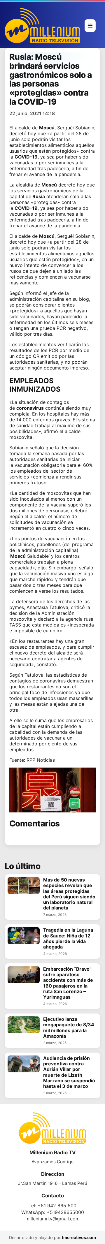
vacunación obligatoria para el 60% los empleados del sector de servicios (51, 471)
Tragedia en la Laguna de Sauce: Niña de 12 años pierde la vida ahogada (68, 938)
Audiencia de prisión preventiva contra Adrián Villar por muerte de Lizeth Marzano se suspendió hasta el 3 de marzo (69, 1072)
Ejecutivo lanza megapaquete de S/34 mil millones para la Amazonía (68, 1027)
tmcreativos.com (79, 1237)
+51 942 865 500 (57, 1205)
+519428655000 (65, 1212)
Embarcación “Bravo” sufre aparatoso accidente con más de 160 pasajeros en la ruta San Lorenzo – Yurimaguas (68, 983)
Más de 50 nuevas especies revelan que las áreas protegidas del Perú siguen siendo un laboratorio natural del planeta (69, 894)
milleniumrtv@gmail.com (52, 1219)
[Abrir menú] (90, 25)
